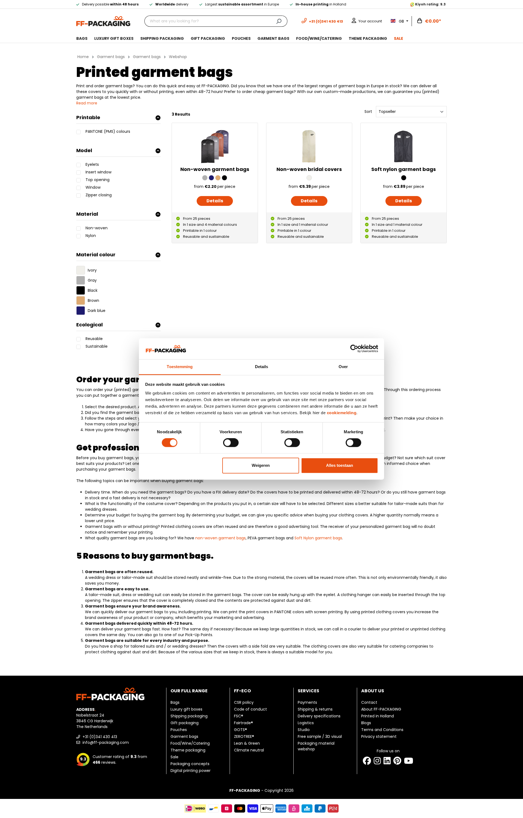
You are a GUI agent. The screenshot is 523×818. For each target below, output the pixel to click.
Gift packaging (185, 723)
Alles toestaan (339, 465)
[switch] (231, 442)
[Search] (278, 21)
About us (372, 691)
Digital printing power (191, 770)
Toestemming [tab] (180, 366)
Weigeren (261, 465)
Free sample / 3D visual (320, 736)
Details (214, 201)
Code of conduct (250, 709)
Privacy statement (379, 736)
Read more (86, 103)
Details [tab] (261, 366)
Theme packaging (188, 750)
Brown (93, 300)
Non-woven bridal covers (309, 169)
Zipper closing (99, 195)
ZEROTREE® (244, 736)
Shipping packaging (189, 716)
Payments (307, 702)
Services (308, 691)
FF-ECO (242, 691)
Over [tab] (343, 366)
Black (93, 290)
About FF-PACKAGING (381, 709)
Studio (304, 729)
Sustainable (97, 346)
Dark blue (96, 310)
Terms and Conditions (382, 729)
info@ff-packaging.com (105, 742)
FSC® (238, 716)
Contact (369, 702)
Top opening (98, 179)
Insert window (98, 172)
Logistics (306, 723)
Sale (174, 757)
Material (87, 213)
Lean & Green (247, 743)
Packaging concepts (190, 763)
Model (84, 150)
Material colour (95, 254)
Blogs (366, 723)
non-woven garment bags (220, 538)
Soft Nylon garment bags (318, 538)
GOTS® (240, 729)
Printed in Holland (377, 716)
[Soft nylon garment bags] (404, 147)
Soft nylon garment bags (403, 169)
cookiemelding (342, 412)
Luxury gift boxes (186, 709)
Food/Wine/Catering (190, 743)
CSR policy (244, 702)
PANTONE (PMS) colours (108, 131)
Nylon (91, 235)
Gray (92, 280)
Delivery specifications (319, 716)
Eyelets (92, 164)
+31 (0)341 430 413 (99, 736)
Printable (88, 117)
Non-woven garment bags (214, 169)
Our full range (189, 691)
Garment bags (184, 736)
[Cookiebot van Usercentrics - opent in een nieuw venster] (354, 349)
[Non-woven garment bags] (215, 147)
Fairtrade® (243, 723)
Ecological (89, 324)
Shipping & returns (315, 709)
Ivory (92, 270)
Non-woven (97, 228)
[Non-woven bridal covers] (309, 147)
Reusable (94, 338)
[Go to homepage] (103, 20)
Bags (175, 702)
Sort (368, 111)
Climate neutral (249, 750)
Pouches (179, 729)
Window (93, 187)
